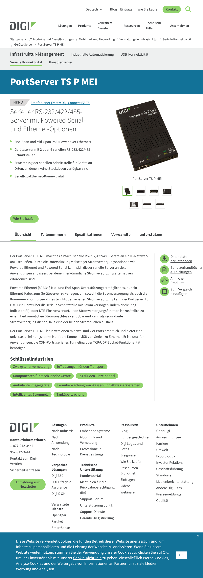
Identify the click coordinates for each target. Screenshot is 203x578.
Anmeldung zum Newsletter (27, 484)
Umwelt (162, 450)
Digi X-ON (59, 493)
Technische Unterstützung (91, 467)
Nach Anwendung (61, 440)
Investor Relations (169, 462)
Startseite (16, 39)
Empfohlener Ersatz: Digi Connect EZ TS (60, 103)
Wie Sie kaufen (148, 9)
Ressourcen (132, 25)
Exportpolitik (165, 456)
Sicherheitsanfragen (25, 470)
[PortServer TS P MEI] (127, 191)
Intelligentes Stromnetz (31, 394)
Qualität (162, 500)
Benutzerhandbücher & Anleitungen (181, 269)
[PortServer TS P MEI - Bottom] (154, 191)
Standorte (163, 475)
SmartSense (61, 527)
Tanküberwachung (70, 394)
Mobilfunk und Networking (97, 39)
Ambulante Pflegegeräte (31, 385)
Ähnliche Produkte (177, 280)
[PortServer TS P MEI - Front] (167, 191)
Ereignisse (128, 455)
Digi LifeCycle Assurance (61, 485)
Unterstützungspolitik (96, 505)
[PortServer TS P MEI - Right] (160, 204)
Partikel (57, 521)
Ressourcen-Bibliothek (130, 471)
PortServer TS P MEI (51, 45)
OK (181, 555)
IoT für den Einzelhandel (97, 375)
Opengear (59, 515)
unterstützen (151, 234)
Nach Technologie (61, 452)
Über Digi (163, 431)
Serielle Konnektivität (177, 39)
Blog (113, 9)
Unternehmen (179, 25)
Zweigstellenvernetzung (31, 366)
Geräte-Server (23, 45)
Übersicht (23, 234)
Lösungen (65, 25)
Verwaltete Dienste (105, 26)
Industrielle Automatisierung (92, 54)
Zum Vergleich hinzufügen (181, 291)
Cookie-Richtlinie (87, 558)
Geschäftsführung (169, 469)
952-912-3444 (20, 452)
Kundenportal (90, 475)
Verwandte (120, 234)
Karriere (162, 443)
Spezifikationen (88, 234)
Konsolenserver (60, 62)
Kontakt (172, 9)
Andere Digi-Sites (169, 488)
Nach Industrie (63, 431)
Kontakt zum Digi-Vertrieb (23, 461)
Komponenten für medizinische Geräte (42, 375)
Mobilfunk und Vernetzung (91, 440)
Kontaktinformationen (28, 440)
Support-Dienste (92, 511)
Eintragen (127, 9)
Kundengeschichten (135, 437)
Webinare (128, 492)
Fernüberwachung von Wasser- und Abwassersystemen (98, 385)
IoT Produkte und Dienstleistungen (51, 39)
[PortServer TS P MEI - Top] (141, 191)
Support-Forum (91, 499)
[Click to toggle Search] (188, 9)
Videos (125, 486)
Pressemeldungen (169, 494)
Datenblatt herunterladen (181, 259)
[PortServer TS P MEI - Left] (147, 204)
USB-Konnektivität (134, 54)
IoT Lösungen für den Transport (80, 366)
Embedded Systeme (95, 431)
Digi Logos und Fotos (132, 446)
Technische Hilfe (154, 26)
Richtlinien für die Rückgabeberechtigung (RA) (97, 487)
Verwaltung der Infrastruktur (139, 39)
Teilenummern (53, 234)
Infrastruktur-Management (37, 54)
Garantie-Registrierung (97, 518)
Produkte (84, 25)
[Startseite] (33, 26)
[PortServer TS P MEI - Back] (134, 204)
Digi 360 (57, 475)
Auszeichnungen (168, 437)
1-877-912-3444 (21, 445)
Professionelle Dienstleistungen (92, 452)
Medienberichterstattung (174, 481)
